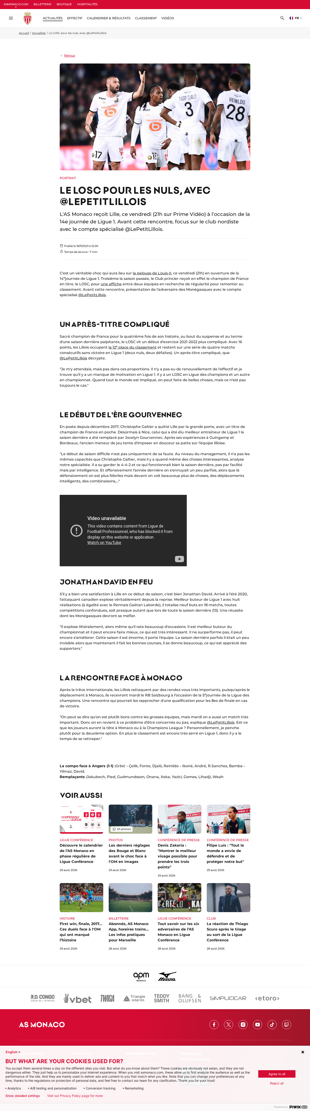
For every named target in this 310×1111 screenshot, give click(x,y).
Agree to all (276, 1074)
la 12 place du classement (132, 347)
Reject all (276, 1083)
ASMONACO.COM (16, 4)
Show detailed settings (22, 1096)
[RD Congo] (43, 998)
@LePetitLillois (92, 295)
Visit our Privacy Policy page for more (75, 1096)
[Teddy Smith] (162, 998)
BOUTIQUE (64, 4)
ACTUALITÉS (53, 18)
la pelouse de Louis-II (152, 273)
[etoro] (267, 998)
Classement (146, 18)
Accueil (24, 33)
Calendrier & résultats (108, 18)
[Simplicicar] (228, 998)
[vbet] (77, 998)
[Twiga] (107, 998)
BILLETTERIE (42, 4)
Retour (69, 56)
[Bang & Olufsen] (190, 998)
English (11, 1052)
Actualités (39, 33)
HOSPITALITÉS (87, 4)
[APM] (141, 976)
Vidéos (167, 18)
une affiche (111, 284)
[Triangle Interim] (134, 998)
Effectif (74, 18)
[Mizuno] (167, 976)
